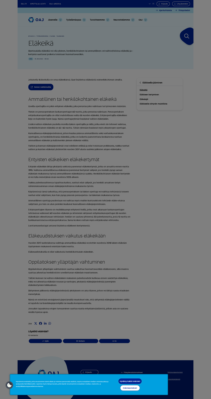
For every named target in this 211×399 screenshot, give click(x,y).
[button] (9, 385)
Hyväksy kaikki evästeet (130, 381)
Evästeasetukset (130, 388)
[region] (89, 384)
